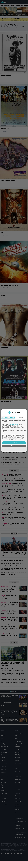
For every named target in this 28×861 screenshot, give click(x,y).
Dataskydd (14, 448)
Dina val (21, 417)
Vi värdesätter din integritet (8, 417)
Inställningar (14, 445)
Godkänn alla (14, 442)
